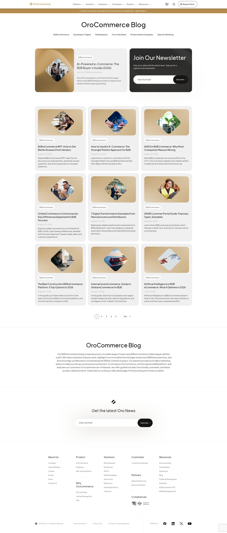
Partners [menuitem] (130, 4)
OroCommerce (82, 463)
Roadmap (80, 467)
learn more (140, 11)
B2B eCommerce (61, 34)
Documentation (165, 463)
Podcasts (163, 483)
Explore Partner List (138, 481)
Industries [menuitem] (102, 4)
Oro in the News (119, 34)
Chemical (107, 491)
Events (51, 475)
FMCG (106, 471)
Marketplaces (101, 34)
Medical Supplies (110, 475)
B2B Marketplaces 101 (167, 491)
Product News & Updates (141, 34)
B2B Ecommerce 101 (167, 487)
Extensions (163, 471)
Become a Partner (138, 485)
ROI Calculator (81, 492)
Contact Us (52, 483)
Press (50, 479)
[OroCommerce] (40, 4)
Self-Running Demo (83, 471)
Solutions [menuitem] (89, 4)
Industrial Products (111, 487)
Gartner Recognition (84, 496)
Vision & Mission (54, 467)
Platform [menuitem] (77, 4)
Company (52, 463)
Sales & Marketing (165, 34)
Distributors (108, 467)
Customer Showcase (139, 463)
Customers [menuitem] (117, 4)
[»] (130, 316)
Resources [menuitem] (143, 4)
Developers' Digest (82, 34)
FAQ (77, 500)
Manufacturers (109, 463)
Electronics (108, 483)
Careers (51, 471)
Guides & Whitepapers (168, 479)
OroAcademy (164, 467)
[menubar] (112, 4)
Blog (161, 475)
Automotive (108, 479)
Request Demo (188, 4)
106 (125, 316)
